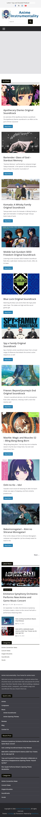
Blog (3, 725)
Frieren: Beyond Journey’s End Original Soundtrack (19, 392)
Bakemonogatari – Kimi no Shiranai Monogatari (17, 530)
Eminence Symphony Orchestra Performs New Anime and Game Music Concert (20, 597)
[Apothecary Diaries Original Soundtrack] (20, 95)
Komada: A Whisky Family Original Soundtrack (17, 206)
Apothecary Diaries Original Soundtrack (18, 112)
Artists (4, 701)
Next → (36, 555)
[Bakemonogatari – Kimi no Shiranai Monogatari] (20, 514)
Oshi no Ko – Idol (12, 484)
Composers (5, 705)
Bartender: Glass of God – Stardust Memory (17, 159)
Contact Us (5, 729)
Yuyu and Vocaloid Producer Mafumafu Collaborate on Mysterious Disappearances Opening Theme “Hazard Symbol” (19, 760)
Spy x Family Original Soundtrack (14, 345)
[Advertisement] (20, 52)
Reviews (4, 721)
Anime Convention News (9, 647)
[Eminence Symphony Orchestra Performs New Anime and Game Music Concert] (20, 577)
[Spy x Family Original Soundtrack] (20, 328)
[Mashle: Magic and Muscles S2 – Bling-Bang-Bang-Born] (20, 422)
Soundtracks (5, 657)
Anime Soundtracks (9, 713)
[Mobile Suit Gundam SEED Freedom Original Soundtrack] (20, 236)
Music (3, 709)
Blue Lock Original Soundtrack (19, 299)
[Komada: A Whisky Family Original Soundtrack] (20, 189)
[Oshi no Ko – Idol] (20, 469)
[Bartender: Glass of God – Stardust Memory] (20, 142)
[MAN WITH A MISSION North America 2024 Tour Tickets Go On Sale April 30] (8, 632)
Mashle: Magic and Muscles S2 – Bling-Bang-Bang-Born (19, 439)
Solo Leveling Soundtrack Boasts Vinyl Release (25, 620)
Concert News (7, 589)
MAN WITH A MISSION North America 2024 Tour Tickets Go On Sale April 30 (26, 631)
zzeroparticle (19, 604)
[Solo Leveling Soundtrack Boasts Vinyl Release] (8, 621)
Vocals (4, 660)
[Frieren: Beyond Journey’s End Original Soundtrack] (20, 375)
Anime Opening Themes (11, 716)
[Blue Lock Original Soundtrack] (20, 283)
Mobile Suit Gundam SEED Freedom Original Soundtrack (19, 253)
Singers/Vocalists (7, 654)
